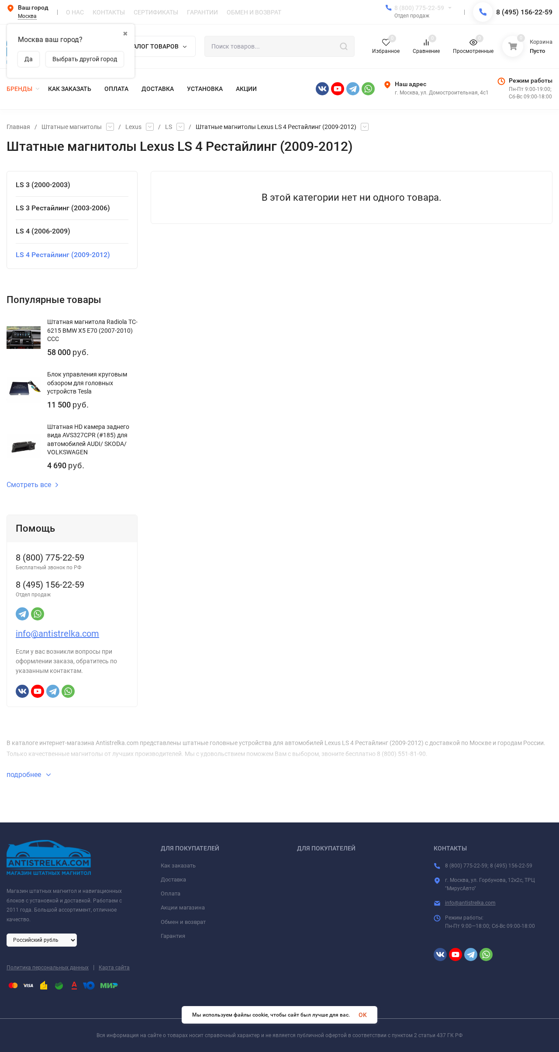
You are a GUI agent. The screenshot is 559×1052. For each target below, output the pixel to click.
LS (168, 127)
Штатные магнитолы (71, 127)
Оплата (170, 893)
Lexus (133, 127)
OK (363, 1014)
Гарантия (173, 936)
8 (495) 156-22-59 (524, 12)
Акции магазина (183, 907)
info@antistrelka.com (57, 633)
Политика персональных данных (48, 968)
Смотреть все (29, 484)
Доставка (173, 879)
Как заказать (178, 865)
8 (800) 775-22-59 (419, 7)
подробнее (25, 774)
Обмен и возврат (183, 922)
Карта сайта (114, 968)
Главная (18, 127)
